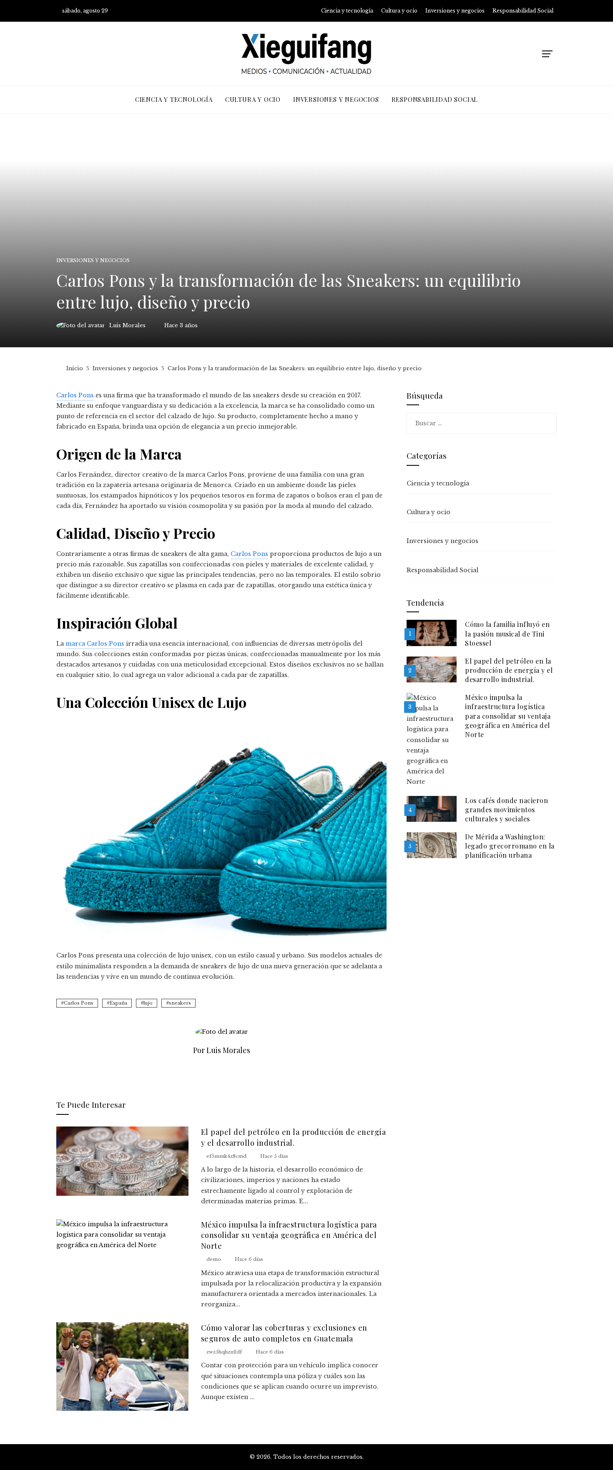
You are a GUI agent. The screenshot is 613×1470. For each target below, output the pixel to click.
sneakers (180, 1003)
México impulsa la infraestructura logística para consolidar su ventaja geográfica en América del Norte (289, 1235)
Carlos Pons (78, 1003)
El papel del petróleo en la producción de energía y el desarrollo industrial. (293, 1136)
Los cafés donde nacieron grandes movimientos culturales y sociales (506, 809)
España (118, 1003)
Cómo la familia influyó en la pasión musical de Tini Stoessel (507, 633)
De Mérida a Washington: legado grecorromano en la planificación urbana (510, 846)
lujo (148, 1003)
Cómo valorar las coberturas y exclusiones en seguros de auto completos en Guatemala (284, 1332)
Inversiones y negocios (93, 260)
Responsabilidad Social (442, 570)
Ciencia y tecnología (438, 483)
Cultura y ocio (428, 512)
